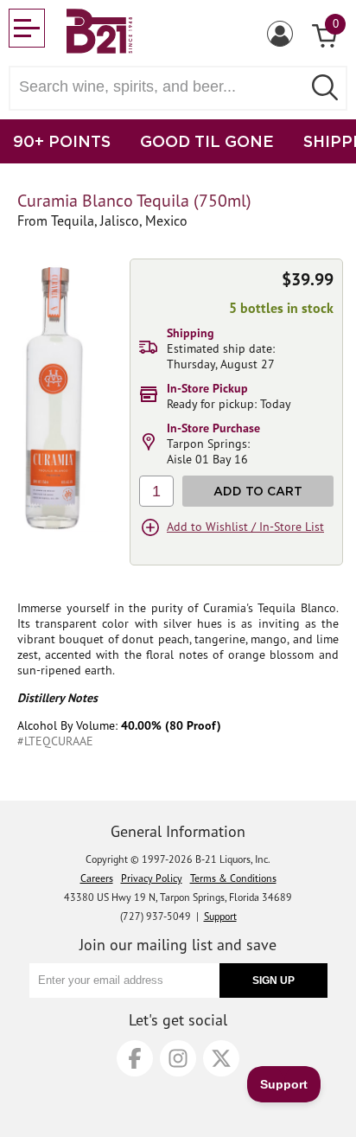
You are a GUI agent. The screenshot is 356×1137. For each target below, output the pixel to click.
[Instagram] (178, 1058)
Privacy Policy (151, 878)
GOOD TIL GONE (207, 141)
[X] (221, 1058)
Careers (96, 878)
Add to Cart (257, 490)
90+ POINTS (62, 141)
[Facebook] (135, 1058)
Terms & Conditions (233, 878)
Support (220, 916)
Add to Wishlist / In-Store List (245, 526)
